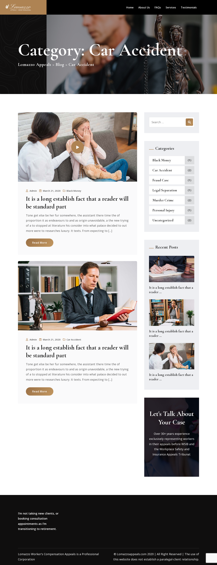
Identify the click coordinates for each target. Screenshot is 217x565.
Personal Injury (163, 210)
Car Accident (74, 339)
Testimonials (189, 7)
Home (130, 7)
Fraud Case (161, 180)
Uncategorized (163, 220)
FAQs (158, 7)
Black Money (74, 190)
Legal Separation (165, 190)
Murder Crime (163, 200)
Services (171, 7)
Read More (39, 242)
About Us (144, 7)
